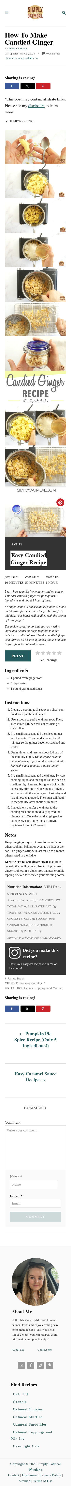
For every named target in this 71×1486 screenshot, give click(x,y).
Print (17, 656)
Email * (16, 1196)
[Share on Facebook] (12, 86)
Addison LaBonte (17, 48)
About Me (18, 1349)
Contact (13, 1475)
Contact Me (44, 1349)
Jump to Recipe (22, 121)
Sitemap (24, 1481)
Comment (13, 1122)
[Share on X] (28, 86)
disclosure (36, 105)
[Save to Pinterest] (43, 86)
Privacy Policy (50, 1475)
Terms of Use (42, 1481)
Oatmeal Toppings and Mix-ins (21, 57)
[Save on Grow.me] (55, 86)
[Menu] (6, 13)
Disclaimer (29, 1475)
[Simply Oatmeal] (35, 13)
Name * (16, 1177)
